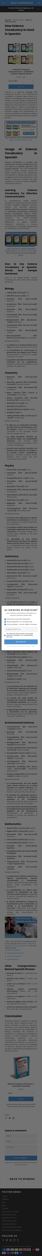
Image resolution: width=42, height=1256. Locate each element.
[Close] (38, 608)
